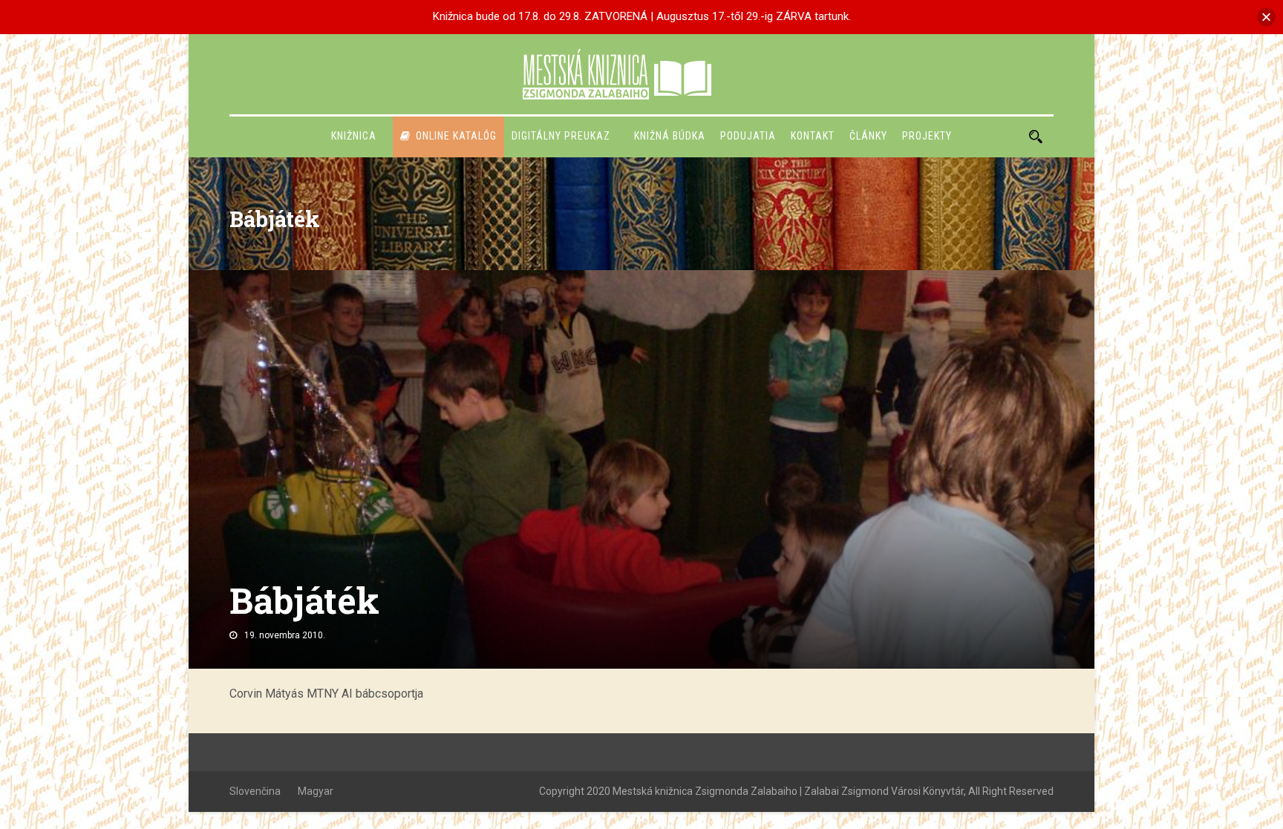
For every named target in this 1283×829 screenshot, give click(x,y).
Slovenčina (255, 791)
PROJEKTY (927, 136)
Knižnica (353, 136)
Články (868, 136)
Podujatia (748, 136)
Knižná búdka (669, 136)
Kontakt (813, 136)
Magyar (315, 791)
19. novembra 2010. (284, 635)
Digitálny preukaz (561, 136)
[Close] (1266, 16)
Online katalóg (456, 136)
